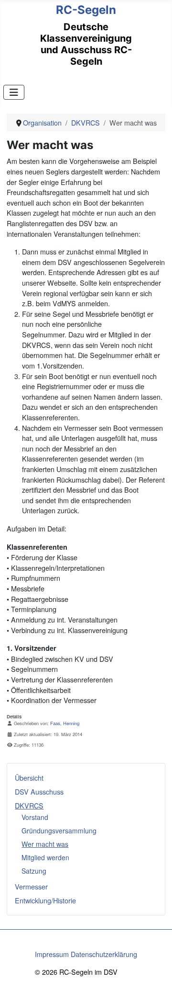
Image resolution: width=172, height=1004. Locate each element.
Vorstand (35, 817)
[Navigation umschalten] (13, 92)
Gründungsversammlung (59, 830)
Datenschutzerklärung (104, 954)
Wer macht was (45, 844)
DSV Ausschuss (39, 791)
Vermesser (31, 886)
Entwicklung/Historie (45, 900)
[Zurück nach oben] (156, 987)
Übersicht (29, 778)
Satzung (34, 871)
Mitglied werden (45, 857)
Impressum (52, 954)
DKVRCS (29, 805)
